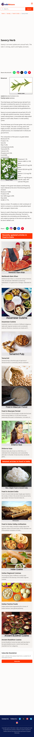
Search (29, 9)
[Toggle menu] (32, 3)
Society (8, 13)
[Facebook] (20, 719)
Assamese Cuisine (9, 322)
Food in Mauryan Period (11, 411)
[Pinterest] (27, 719)
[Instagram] (17, 722)
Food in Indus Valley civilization (14, 524)
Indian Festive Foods (10, 604)
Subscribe (17, 661)
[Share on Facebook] (25, 72)
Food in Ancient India (10, 491)
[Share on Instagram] (18, 72)
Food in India (15, 13)
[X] (23, 719)
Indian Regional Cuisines (11, 573)
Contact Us (5, 719)
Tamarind (5, 358)
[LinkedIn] (31, 719)
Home (3, 13)
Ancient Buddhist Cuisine (11, 640)
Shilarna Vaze (7, 448)
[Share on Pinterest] (29, 72)
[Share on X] (21, 72)
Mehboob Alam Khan (10, 276)
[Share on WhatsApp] (14, 72)
